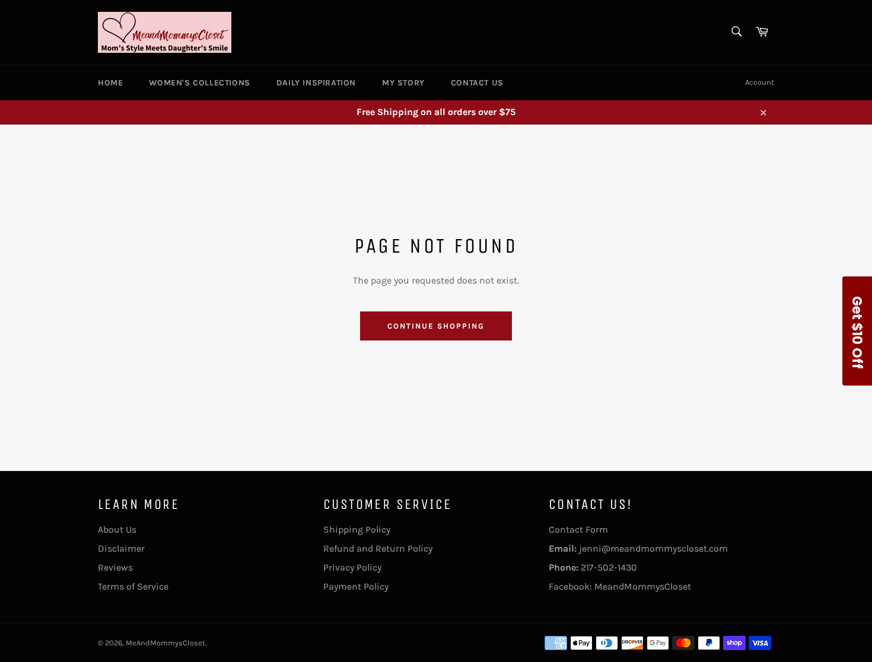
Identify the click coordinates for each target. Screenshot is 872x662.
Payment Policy (356, 586)
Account (759, 82)
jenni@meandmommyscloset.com (653, 548)
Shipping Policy (356, 529)
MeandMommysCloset (642, 586)
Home (110, 83)
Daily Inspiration (316, 83)
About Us (117, 529)
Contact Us (477, 83)
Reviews (115, 567)
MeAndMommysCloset (165, 642)
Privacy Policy (352, 567)
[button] (857, 331)
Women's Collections (199, 83)
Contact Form (578, 529)
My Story (403, 83)
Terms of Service (133, 586)
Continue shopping (435, 326)
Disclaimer (121, 548)
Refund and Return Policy (377, 548)
